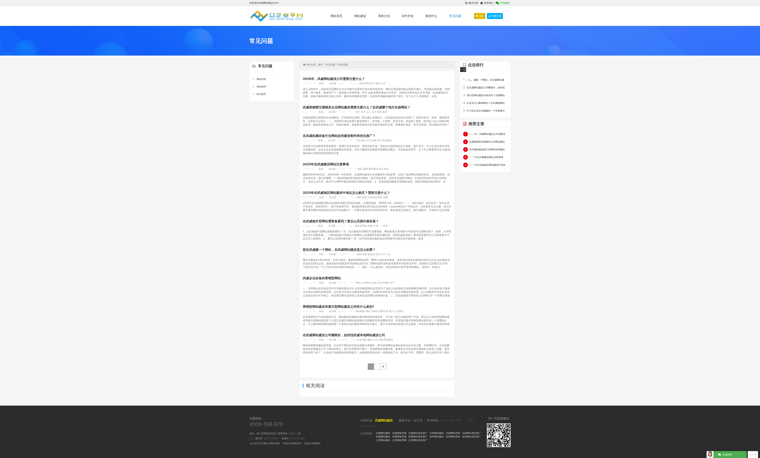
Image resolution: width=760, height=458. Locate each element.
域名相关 (261, 86)
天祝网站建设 (436, 433)
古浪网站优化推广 (418, 440)
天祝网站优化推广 (471, 433)
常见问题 (455, 16)
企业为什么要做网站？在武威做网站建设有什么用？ (485, 103)
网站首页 (336, 16)
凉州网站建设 (436, 436)
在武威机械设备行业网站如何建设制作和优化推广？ (486, 149)
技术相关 (261, 94)
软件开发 (408, 16)
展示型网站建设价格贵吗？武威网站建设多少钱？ (485, 95)
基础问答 (261, 79)
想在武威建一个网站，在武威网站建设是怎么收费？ (485, 79)
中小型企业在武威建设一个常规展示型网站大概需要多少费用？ (485, 110)
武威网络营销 (399, 433)
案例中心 (431, 16)
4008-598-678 (266, 424)
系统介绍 (384, 16)
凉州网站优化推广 (471, 436)
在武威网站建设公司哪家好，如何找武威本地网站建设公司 (485, 87)
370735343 (297, 438)
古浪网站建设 (383, 440)
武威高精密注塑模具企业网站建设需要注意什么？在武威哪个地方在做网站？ (486, 141)
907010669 (271, 438)
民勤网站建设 (383, 436)
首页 (320, 64)
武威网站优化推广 (418, 433)
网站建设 (360, 16)
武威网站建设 (384, 420)
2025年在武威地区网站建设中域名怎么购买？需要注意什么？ (486, 164)
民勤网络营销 (399, 436)
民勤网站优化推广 (418, 436)
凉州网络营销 (453, 436)
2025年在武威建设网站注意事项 (484, 157)
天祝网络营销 (453, 433)
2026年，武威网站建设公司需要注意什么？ (486, 133)
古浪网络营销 (399, 440)
